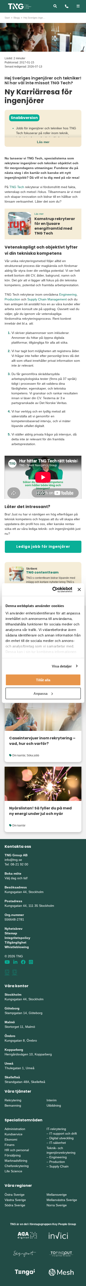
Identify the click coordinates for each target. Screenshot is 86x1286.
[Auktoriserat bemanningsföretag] (7, 972)
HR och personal (17, 1150)
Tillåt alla (43, 680)
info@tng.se (13, 860)
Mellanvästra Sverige (62, 1200)
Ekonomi (11, 1139)
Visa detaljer (62, 666)
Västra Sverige (15, 1200)
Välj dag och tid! (16, 878)
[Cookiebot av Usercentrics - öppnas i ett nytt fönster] (54, 590)
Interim (52, 1100)
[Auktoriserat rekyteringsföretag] (14, 972)
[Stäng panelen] (79, 589)
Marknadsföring (16, 1160)
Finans (9, 1145)
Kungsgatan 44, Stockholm (24, 892)
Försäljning (13, 1155)
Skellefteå (12, 1077)
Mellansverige (57, 1194)
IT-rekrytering (56, 1129)
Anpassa (40, 693)
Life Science (13, 1171)
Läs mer (43, 142)
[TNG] (19, 6)
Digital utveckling (61, 1138)
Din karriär (18, 755)
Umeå (9, 1063)
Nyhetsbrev (13, 928)
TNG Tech (16, 187)
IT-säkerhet (57, 1143)
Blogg (17, 17)
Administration (15, 1129)
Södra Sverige (15, 1205)
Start (7, 17)
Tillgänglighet (15, 942)
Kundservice (13, 1134)
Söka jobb (33, 755)
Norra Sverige (57, 1205)
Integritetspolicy (17, 938)
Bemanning (13, 1105)
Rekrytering (13, 1100)
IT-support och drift (63, 1133)
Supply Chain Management (47, 299)
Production (12, 299)
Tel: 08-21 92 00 (16, 864)
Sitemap (11, 933)
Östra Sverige (15, 1194)
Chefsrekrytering (17, 1166)
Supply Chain (59, 1166)
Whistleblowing (17, 947)
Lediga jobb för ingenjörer (43, 546)
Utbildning (54, 1105)
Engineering (68, 294)
